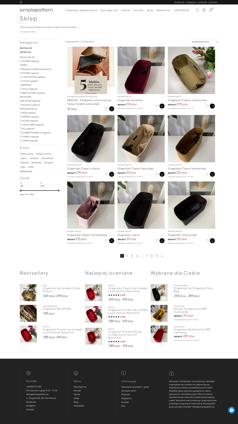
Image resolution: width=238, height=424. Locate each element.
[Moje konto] (204, 10)
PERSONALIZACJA (28, 108)
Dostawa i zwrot (128, 390)
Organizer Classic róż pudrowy (87, 234)
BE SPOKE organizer (31, 100)
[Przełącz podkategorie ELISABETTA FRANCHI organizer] (20, 132)
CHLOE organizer (30, 81)
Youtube (30, 409)
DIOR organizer (29, 112)
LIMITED (23, 65)
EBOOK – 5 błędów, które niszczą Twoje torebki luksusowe (89, 101)
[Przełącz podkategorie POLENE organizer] (20, 73)
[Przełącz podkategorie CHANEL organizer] (20, 136)
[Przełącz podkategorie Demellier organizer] (20, 105)
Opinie (126, 10)
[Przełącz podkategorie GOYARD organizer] (20, 61)
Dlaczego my (80, 386)
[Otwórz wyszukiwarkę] (197, 10)
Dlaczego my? (109, 10)
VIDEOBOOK (182, 10)
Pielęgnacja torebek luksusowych (36, 69)
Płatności (125, 394)
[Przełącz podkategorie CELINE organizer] (20, 120)
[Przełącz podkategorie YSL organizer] (20, 128)
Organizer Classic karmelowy (187, 168)
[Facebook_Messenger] (231, 410)
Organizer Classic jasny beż (136, 168)
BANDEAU (26, 85)
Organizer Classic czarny (83, 168)
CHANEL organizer (30, 136)
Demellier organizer (31, 104)
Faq (123, 406)
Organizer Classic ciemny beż (187, 100)
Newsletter (163, 10)
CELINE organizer (30, 120)
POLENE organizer (30, 73)
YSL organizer (28, 128)
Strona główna (25, 32)
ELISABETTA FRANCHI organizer (36, 132)
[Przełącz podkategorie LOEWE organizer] (20, 140)
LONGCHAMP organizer (33, 124)
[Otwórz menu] (216, 11)
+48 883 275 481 (33, 386)
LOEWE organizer (30, 140)
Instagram (31, 405)
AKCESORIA (25, 97)
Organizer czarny (129, 234)
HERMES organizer (30, 116)
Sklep (76, 398)
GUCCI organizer (30, 89)
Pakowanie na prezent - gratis (135, 386)
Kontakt (138, 10)
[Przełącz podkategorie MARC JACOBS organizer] (20, 93)
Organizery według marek (81, 10)
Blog (150, 10)
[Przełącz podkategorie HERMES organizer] (20, 116)
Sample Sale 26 (27, 57)
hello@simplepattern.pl (37, 394)
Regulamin (126, 398)
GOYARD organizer (30, 61)
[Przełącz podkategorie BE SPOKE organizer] (20, 101)
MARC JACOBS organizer (33, 93)
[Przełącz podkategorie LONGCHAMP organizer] (20, 124)
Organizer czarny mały (182, 234)
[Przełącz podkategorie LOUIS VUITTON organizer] (20, 77)
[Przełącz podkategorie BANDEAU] (20, 85)
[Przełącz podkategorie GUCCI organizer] (20, 89)
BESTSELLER (26, 48)
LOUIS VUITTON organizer (33, 77)
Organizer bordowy (130, 100)
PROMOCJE (25, 52)
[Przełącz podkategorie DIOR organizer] (20, 113)
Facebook (31, 402)
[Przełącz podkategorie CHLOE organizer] (20, 81)
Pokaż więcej (26, 171)
